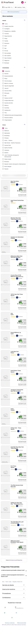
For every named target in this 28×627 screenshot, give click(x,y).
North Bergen (7, 166)
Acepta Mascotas (8, 100)
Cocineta (6, 107)
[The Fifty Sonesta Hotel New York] (5, 492)
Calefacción (7, 110)
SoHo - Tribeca (8, 140)
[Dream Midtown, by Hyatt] (5, 339)
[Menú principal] (24, 2)
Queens (6, 152)
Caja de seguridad (9, 85)
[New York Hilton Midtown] (5, 188)
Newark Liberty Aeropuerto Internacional (15, 164)
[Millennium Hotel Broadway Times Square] (5, 547)
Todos (6, 23)
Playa (5, 38)
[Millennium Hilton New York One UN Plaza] (5, 263)
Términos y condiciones (9, 622)
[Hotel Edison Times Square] (5, 378)
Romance (6, 43)
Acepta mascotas (8, 26)
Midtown (6, 130)
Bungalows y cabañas (10, 31)
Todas (6, 128)
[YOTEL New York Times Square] (5, 301)
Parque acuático (8, 117)
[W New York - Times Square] (5, 435)
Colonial (6, 33)
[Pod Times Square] (5, 473)
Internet (6, 73)
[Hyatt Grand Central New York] (5, 207)
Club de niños (7, 90)
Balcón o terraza (8, 83)
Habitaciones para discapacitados (13, 115)
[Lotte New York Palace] (5, 359)
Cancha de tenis (8, 103)
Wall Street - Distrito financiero (12, 143)
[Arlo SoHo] (5, 320)
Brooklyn (6, 161)
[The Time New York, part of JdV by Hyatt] (5, 529)
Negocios (6, 60)
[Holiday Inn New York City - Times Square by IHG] (5, 510)
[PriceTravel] (7, 2)
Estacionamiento (8, 76)
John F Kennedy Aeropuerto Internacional (11, 155)
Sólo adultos (7, 55)
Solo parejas (7, 53)
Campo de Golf (8, 98)
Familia (6, 41)
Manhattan (7, 133)
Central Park (7, 145)
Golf (5, 45)
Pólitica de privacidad (21, 622)
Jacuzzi (6, 88)
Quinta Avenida (8, 147)
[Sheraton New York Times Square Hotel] (5, 225)
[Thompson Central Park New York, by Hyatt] (5, 397)
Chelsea (6, 138)
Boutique (6, 63)
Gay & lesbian (7, 58)
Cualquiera (7, 71)
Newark (6, 169)
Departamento (8, 36)
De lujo (6, 50)
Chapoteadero (8, 120)
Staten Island (7, 159)
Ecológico (7, 28)
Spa (5, 48)
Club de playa (8, 81)
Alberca (6, 105)
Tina (5, 112)
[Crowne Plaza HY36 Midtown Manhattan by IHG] (5, 282)
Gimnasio (6, 93)
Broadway (7, 135)
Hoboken (6, 150)
